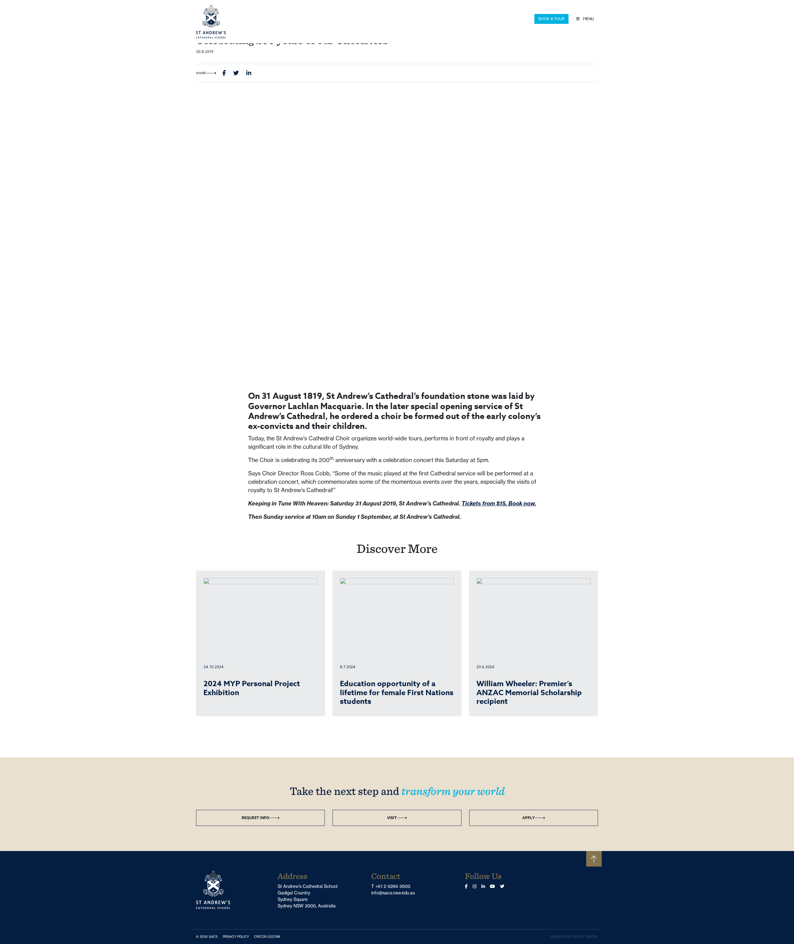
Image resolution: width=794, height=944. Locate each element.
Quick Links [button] (518, 18)
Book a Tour (551, 18)
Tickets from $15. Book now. (499, 503)
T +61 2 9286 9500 (390, 886)
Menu (588, 18)
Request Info (255, 817)
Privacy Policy (237, 936)
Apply (528, 817)
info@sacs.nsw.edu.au (393, 893)
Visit (392, 817)
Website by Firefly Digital (574, 937)
